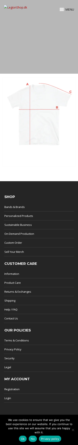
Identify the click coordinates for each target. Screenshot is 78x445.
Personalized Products (18, 216)
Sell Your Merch (14, 252)
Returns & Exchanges (17, 291)
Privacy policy (50, 438)
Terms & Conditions (16, 340)
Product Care (12, 283)
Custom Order (13, 243)
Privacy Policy (12, 349)
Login (7, 398)
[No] (73, 430)
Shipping (9, 300)
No (33, 438)
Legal (7, 367)
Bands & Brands (14, 207)
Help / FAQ (10, 309)
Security (9, 358)
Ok (23, 438)
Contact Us (11, 318)
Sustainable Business (18, 225)
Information (11, 274)
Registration (12, 389)
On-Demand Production (19, 234)
